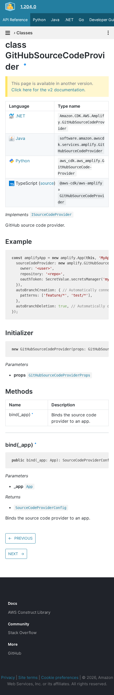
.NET (69, 19)
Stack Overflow (22, 632)
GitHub (14, 653)
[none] (2, 45)
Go (81, 19)
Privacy (8, 677)
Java (55, 19)
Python (39, 19)
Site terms (28, 677)
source (47, 183)
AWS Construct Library (29, 612)
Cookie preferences (59, 677)
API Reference (15, 19)
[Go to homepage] (17, 591)
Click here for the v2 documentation (47, 89)
